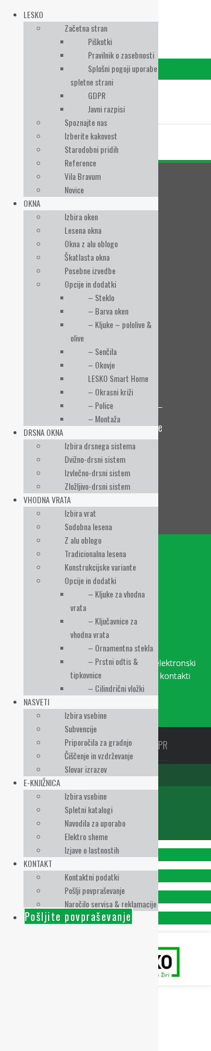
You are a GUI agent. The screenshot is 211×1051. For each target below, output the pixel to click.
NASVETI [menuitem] (36, 701)
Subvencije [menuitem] (80, 728)
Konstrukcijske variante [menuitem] (100, 567)
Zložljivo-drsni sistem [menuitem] (97, 486)
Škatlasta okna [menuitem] (87, 257)
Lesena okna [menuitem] (82, 230)
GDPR (158, 745)
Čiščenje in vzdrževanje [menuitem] (98, 755)
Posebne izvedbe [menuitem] (89, 270)
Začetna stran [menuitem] (85, 28)
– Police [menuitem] (100, 405)
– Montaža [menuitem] (104, 418)
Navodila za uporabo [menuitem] (94, 823)
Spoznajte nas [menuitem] (85, 122)
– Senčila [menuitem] (102, 351)
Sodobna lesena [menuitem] (88, 526)
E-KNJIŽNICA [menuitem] (41, 782)
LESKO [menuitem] (33, 14)
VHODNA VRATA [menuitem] (47, 499)
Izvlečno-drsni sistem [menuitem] (97, 472)
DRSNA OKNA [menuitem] (43, 432)
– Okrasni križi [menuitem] (110, 391)
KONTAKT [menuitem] (37, 863)
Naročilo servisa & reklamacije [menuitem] (110, 904)
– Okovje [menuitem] (101, 365)
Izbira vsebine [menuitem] (85, 715)
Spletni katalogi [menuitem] (88, 809)
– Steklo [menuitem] (101, 297)
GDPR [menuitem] (97, 95)
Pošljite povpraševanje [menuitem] (78, 916)
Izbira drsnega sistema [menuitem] (99, 445)
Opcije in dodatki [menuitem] (90, 284)
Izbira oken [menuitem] (81, 216)
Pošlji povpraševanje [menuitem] (94, 890)
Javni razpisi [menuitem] (106, 109)
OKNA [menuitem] (31, 203)
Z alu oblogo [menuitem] (82, 540)
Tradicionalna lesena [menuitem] (95, 553)
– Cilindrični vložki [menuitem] (116, 688)
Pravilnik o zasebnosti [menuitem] (121, 55)
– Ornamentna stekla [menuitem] (120, 647)
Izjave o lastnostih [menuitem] (91, 850)
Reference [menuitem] (80, 162)
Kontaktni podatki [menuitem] (91, 877)
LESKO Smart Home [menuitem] (118, 378)
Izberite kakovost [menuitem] (90, 135)
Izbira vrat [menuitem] (80, 513)
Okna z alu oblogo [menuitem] (91, 243)
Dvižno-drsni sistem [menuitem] (94, 459)
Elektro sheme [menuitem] (86, 836)
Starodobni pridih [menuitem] (91, 149)
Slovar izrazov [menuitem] (85, 769)
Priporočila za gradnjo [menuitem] (98, 742)
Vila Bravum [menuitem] (82, 176)
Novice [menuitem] (74, 189)
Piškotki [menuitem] (100, 41)
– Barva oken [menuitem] (108, 311)
